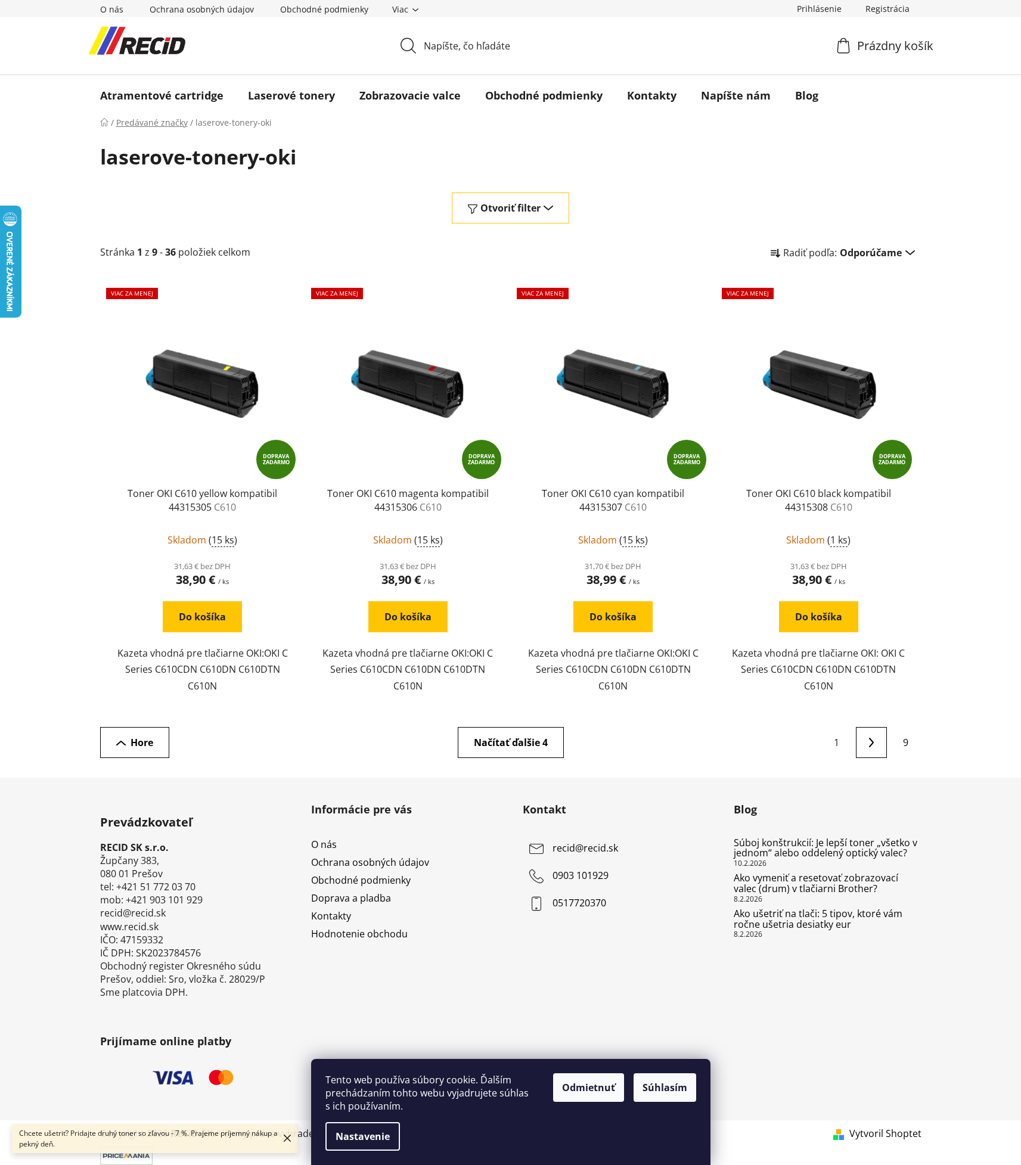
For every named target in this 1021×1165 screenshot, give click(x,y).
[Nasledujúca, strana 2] (871, 742)
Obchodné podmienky (324, 9)
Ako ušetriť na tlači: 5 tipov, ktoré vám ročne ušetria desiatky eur (818, 919)
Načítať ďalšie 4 (511, 742)
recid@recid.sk (585, 848)
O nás (111, 9)
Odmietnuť (588, 1087)
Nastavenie (363, 1136)
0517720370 (579, 902)
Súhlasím (665, 1087)
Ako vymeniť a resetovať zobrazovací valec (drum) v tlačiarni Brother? (816, 883)
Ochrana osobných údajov (202, 9)
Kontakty (331, 915)
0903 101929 (581, 875)
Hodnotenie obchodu (359, 933)
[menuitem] (161, 95)
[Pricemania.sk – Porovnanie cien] (126, 1154)
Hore (142, 742)
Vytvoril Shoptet (885, 1133)
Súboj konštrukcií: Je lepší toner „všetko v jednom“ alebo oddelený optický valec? (825, 848)
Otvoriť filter (510, 208)
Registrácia (887, 8)
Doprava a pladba (351, 898)
